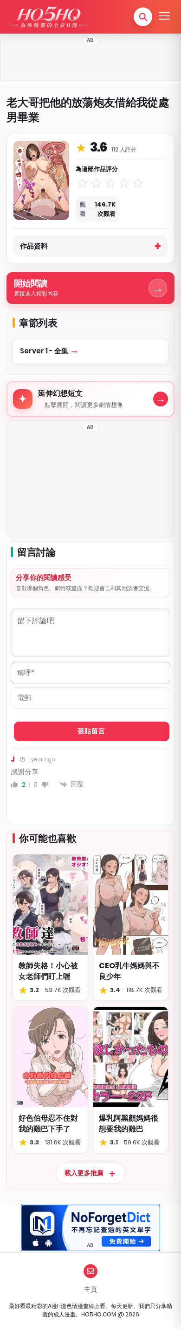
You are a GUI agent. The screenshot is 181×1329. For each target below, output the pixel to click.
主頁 (90, 1289)
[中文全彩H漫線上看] (48, 17)
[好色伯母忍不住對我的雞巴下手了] (50, 1057)
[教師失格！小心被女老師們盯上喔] (50, 904)
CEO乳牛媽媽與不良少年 (129, 971)
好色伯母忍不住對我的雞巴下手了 (48, 1123)
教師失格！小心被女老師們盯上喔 (48, 971)
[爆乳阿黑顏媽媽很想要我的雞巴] (130, 1057)
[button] (143, 16)
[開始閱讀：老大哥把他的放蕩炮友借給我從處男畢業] (41, 180)
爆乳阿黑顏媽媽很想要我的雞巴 (128, 1123)
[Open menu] (164, 17)
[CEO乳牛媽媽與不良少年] (130, 904)
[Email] (90, 1271)
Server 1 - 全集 (45, 351)
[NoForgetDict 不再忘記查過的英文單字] (90, 1228)
